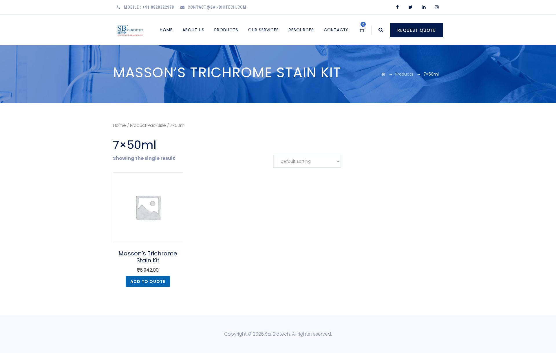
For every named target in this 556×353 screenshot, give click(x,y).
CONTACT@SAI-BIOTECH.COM (217, 7)
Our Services (263, 30)
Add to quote (147, 281)
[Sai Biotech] (130, 30)
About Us (193, 30)
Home (166, 30)
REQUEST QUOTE (416, 30)
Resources (301, 30)
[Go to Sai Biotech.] (383, 74)
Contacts (336, 30)
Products (226, 30)
